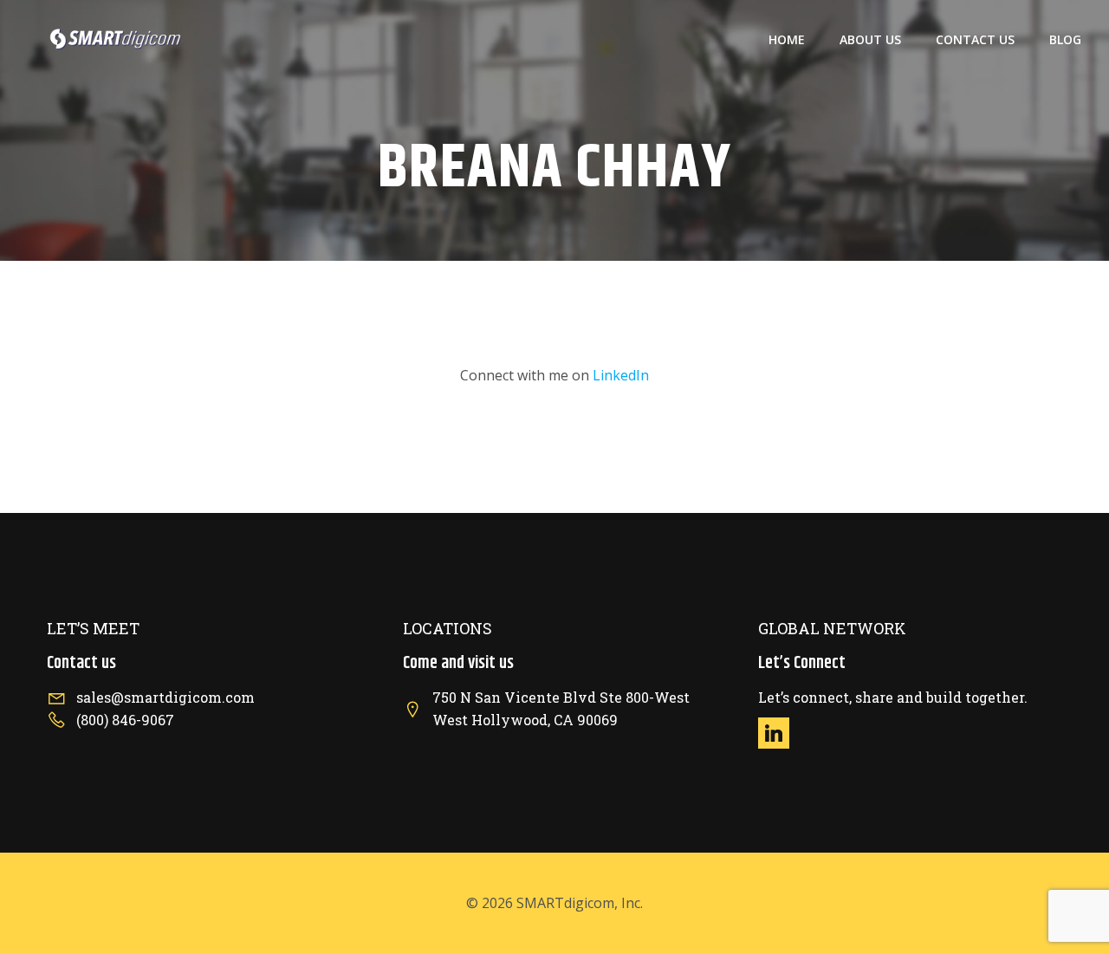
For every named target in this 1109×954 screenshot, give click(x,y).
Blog (1065, 39)
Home (787, 39)
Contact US (975, 39)
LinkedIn (621, 375)
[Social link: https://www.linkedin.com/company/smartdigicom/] (780, 733)
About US (870, 39)
